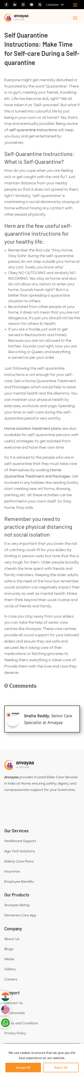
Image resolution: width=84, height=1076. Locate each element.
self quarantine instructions (33, 130)
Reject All (61, 1067)
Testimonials (14, 1013)
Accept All (23, 1067)
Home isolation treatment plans (32, 429)
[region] (42, 1060)
